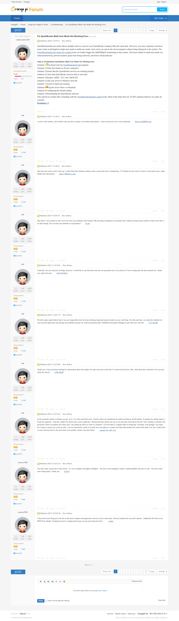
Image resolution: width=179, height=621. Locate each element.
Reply (42, 112)
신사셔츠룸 (153, 323)
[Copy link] (92, 36)
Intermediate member (19, 71)
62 (16, 64)
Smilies (64, 581)
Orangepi (27, 2)
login (158, 2)
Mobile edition (120, 614)
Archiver (110, 614)
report (163, 112)
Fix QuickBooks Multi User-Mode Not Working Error (86, 25)
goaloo (111, 521)
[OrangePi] (28, 12)
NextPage (162, 30)
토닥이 (67, 471)
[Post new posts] (18, 30)
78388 (23, 499)
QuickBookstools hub (72, 65)
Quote (56, 581)
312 (29, 64)
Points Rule (161, 600)
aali (22, 115)
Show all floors (66, 41)
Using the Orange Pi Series (38, 25)
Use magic (154, 112)
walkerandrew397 (23, 40)
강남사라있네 (61, 273)
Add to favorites (16, 2)
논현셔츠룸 (58, 372)
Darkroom (131, 614)
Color (44, 581)
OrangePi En (143, 614)
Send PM (19, 83)
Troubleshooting (57, 25)
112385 (23, 152)
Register (163, 2)
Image (48, 581)
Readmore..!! (43, 103)
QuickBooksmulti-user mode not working (54, 52)
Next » (89, 565)
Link (52, 581)
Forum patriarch (18, 147)
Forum (17, 18)
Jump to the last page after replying (58, 600)
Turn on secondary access (167, 2)
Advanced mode (137, 581)
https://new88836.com (143, 122)
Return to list (107, 30)
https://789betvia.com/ (67, 174)
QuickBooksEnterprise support (90, 97)
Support (52, 161)
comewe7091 (23, 463)
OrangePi (14, 25)
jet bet (87, 223)
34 (16, 140)
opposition (62, 161)
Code (60, 581)
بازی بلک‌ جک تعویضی (107, 430)
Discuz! (23, 614)
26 (16, 487)
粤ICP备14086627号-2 (158, 614)
